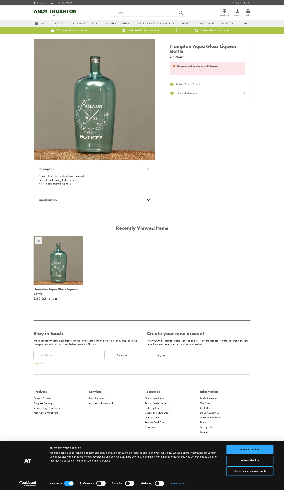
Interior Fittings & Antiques (156, 23)
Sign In (239, 3)
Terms (203, 422)
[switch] (101, 483)
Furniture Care (151, 417)
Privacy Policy (39, 363)
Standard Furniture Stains (157, 412)
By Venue (60, 23)
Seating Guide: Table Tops (157, 403)
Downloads (150, 427)
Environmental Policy (210, 417)
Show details (177, 483)
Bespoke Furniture (98, 398)
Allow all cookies (250, 449)
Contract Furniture (86, 23)
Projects (227, 23)
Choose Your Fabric (154, 398)
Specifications (48, 200)
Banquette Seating (43, 403)
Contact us (205, 408)
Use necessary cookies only (250, 471)
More (244, 23)
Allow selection (250, 460)
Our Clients (206, 403)
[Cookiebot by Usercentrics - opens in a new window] (27, 483)
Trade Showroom (209, 398)
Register (247, 3)
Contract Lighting (118, 23)
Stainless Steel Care (154, 422)
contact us (199, 71)
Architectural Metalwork (198, 23)
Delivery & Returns (209, 412)
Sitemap (204, 431)
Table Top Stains (152, 408)
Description (46, 169)
